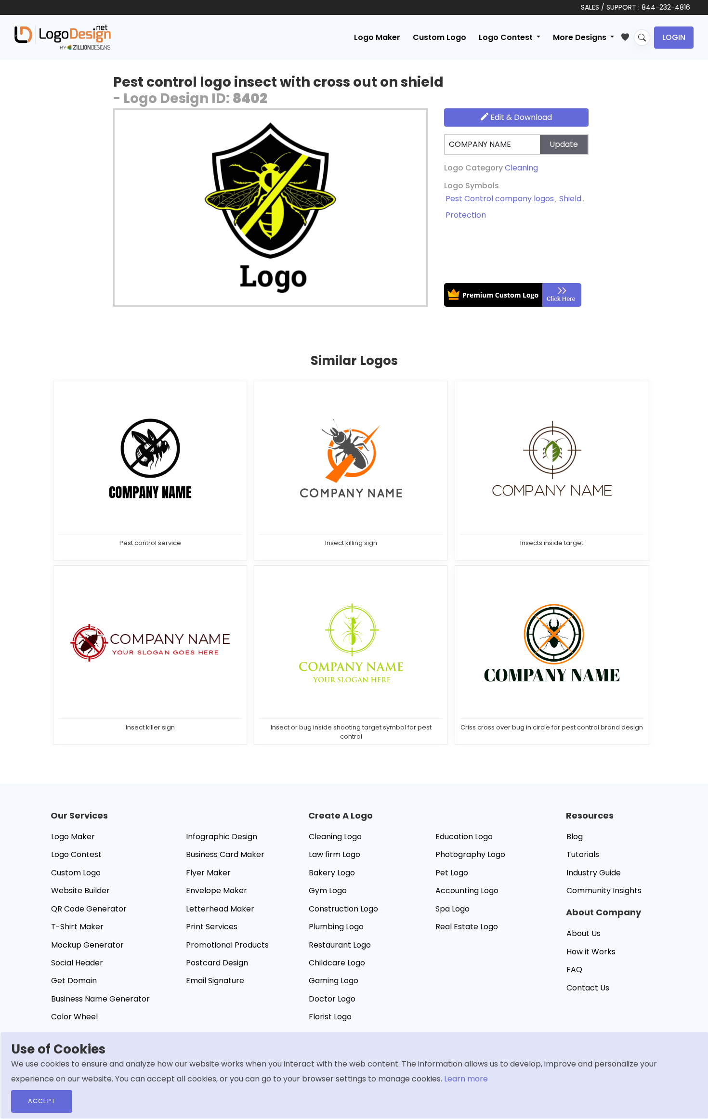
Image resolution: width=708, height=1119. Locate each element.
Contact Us (587, 987)
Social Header (77, 962)
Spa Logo (452, 908)
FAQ (574, 969)
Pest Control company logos (500, 198)
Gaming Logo (333, 980)
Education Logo (464, 836)
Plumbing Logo (336, 926)
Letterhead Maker (220, 908)
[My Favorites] (627, 35)
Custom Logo (439, 37)
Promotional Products (227, 944)
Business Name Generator (100, 998)
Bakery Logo (332, 872)
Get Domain (74, 980)
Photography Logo (470, 854)
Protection (466, 215)
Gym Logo (328, 890)
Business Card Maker (225, 854)
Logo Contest (76, 854)
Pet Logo (451, 872)
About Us (583, 933)
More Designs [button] (580, 37)
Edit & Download (520, 117)
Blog (574, 836)
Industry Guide (593, 872)
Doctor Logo (332, 998)
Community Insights (604, 890)
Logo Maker (377, 37)
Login (673, 37)
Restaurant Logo (340, 944)
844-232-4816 (666, 7)
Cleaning (521, 167)
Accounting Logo (466, 890)
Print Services (211, 926)
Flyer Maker (208, 872)
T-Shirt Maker (77, 926)
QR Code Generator (89, 908)
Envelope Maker (216, 890)
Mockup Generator (87, 944)
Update (564, 144)
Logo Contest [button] (507, 37)
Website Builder (80, 890)
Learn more (466, 1078)
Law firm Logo (334, 854)
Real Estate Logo (466, 926)
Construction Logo (343, 908)
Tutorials (582, 854)
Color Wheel (74, 1016)
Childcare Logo (337, 962)
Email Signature (215, 980)
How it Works (591, 951)
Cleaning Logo (335, 836)
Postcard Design (217, 962)
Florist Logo (330, 1016)
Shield (570, 198)
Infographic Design (221, 836)
